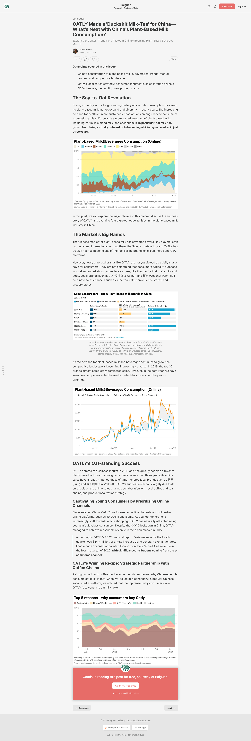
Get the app (140, 727)
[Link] (68, 97)
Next (169, 707)
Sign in (242, 6)
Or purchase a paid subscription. (125, 693)
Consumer (79, 19)
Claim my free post (125, 685)
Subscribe (227, 6)
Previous (83, 707)
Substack (111, 734)
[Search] (209, 6)
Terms (130, 720)
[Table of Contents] (3, 370)
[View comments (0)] (86, 59)
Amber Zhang (86, 50)
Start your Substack (118, 727)
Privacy (121, 720)
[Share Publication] (215, 6)
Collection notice (142, 720)
